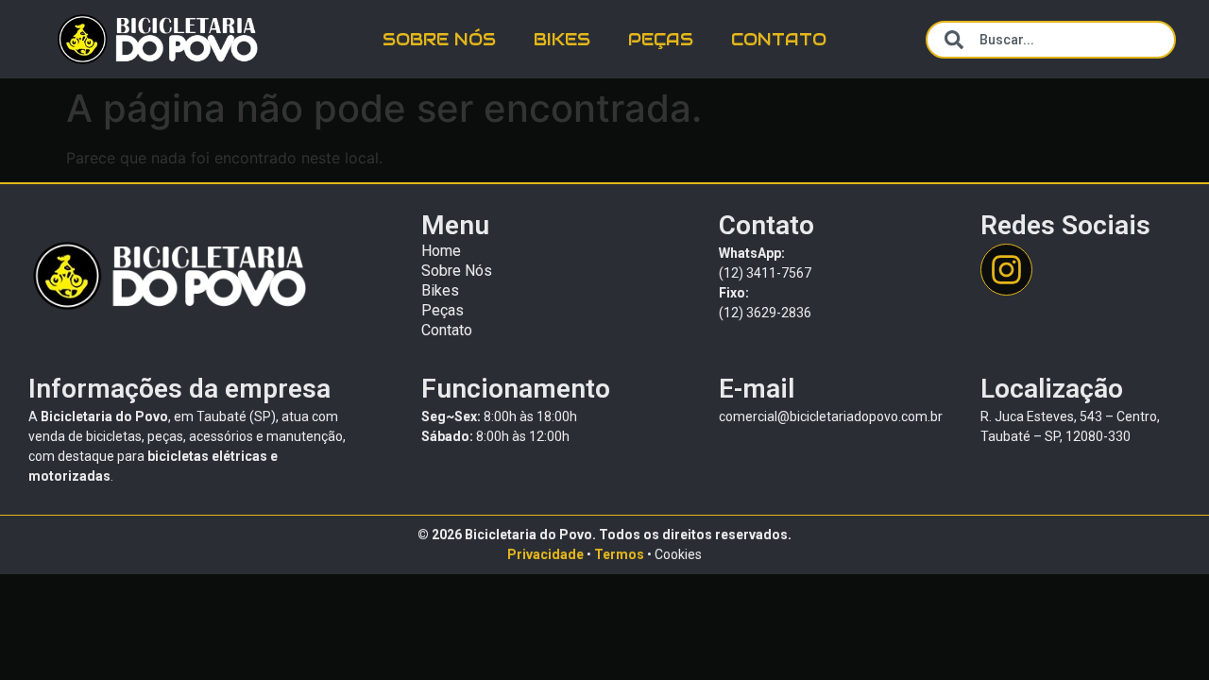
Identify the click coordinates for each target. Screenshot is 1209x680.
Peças (660, 39)
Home (441, 251)
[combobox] (1050, 40)
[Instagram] (1006, 270)
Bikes (562, 39)
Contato (778, 39)
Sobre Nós (439, 39)
